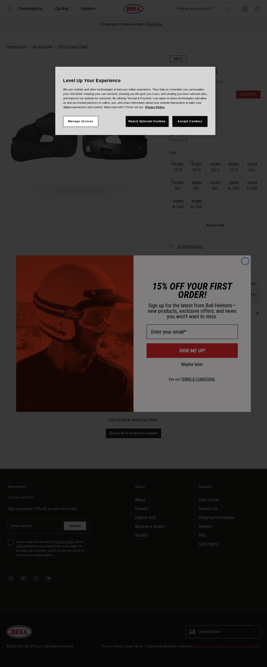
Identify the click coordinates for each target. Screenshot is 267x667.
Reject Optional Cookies (147, 121)
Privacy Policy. (155, 107)
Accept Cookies (190, 121)
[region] (135, 101)
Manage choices (80, 121)
